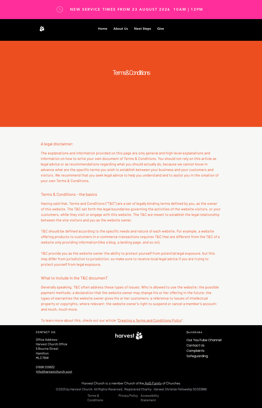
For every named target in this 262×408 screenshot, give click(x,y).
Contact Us (195, 345)
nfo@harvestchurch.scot (54, 371)
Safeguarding (197, 356)
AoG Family (153, 383)
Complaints (195, 350)
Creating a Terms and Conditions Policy (150, 320)
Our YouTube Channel (203, 340)
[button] (120, 29)
